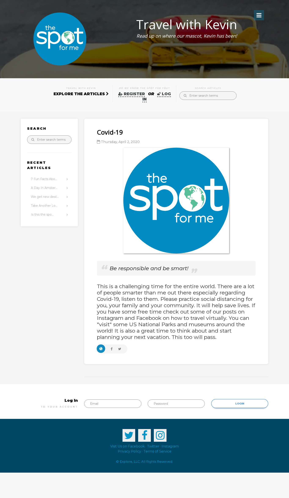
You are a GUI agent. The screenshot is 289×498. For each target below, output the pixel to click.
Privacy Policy (129, 451)
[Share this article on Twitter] (119, 349)
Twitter (153, 446)
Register (134, 94)
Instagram (170, 446)
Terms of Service (157, 451)
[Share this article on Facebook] (112, 349)
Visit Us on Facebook (127, 446)
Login (239, 403)
